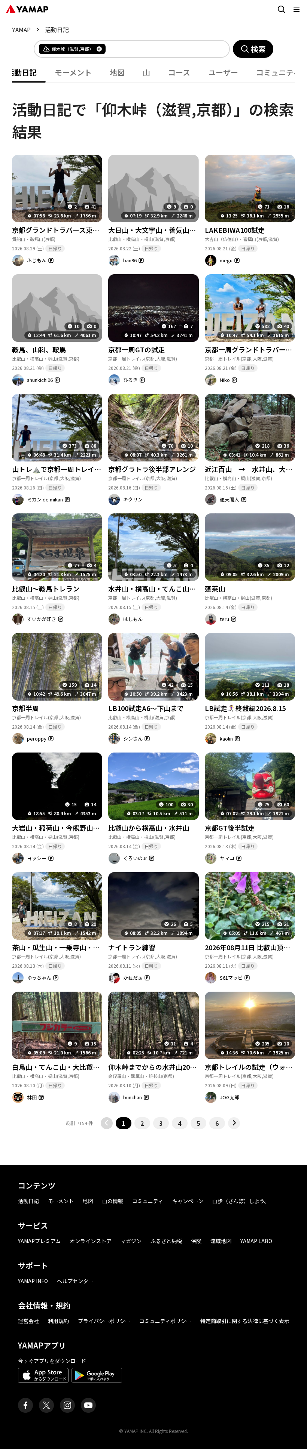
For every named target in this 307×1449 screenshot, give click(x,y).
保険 (196, 1241)
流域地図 (220, 1241)
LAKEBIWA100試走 (235, 230)
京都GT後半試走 (230, 827)
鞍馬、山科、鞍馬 (39, 349)
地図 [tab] (117, 72)
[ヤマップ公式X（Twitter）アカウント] (46, 1405)
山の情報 (112, 1201)
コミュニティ (147, 1201)
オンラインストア (91, 1241)
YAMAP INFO (33, 1281)
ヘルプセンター (75, 1281)
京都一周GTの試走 (136, 349)
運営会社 (28, 1321)
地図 (88, 1201)
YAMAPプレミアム (39, 1241)
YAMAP (21, 29)
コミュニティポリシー (165, 1321)
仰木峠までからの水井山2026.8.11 (160, 1067)
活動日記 (28, 1201)
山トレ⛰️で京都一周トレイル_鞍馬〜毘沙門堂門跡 (89, 469)
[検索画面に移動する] (281, 9)
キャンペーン (187, 1201)
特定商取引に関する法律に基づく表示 (244, 1321)
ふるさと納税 (166, 1241)
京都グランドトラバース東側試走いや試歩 (76, 230)
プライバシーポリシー (104, 1321)
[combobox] (161, 48)
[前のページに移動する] (107, 1123)
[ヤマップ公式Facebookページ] (25, 1405)
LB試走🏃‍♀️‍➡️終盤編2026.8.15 (245, 708)
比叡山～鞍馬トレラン (45, 588)
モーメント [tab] (73, 72)
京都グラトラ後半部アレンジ (152, 469)
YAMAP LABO (256, 1241)
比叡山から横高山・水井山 (148, 827)
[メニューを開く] (296, 9)
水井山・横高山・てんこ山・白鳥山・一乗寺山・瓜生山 (192, 588)
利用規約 (58, 1321)
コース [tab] (179, 72)
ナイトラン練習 (131, 947)
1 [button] (123, 1123)
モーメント (61, 1201)
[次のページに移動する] (234, 1123)
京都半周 (25, 708)
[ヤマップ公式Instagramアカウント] (67, 1405)
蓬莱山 (215, 588)
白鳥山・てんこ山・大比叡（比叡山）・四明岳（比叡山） (98, 1067)
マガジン (131, 1241)
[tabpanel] (153, 606)
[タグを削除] (99, 49)
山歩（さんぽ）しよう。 (241, 1201)
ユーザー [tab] (223, 72)
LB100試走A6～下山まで (146, 708)
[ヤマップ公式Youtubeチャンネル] (88, 1405)
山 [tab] (146, 72)
